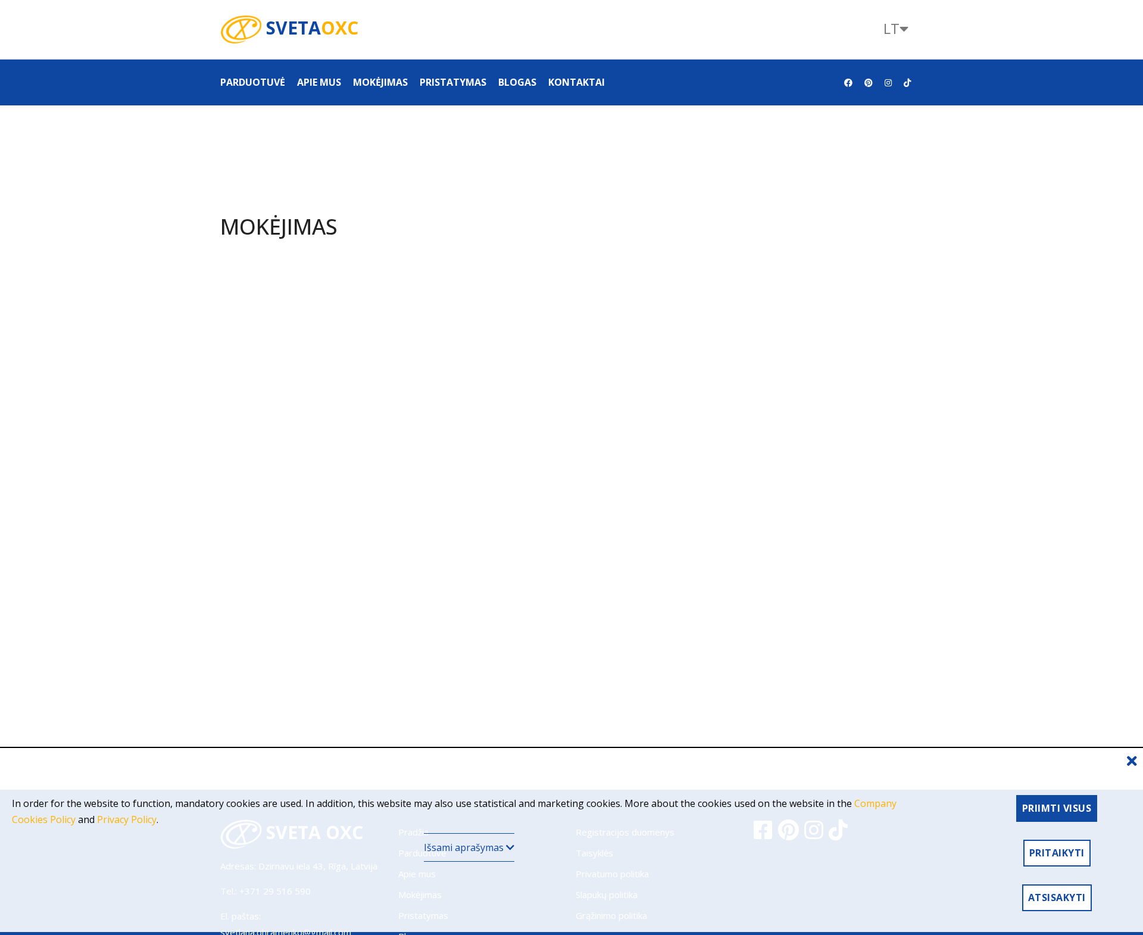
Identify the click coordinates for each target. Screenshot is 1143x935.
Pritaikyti (1057, 852)
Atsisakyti (1057, 897)
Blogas (517, 82)
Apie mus (319, 82)
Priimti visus (1057, 808)
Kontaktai (576, 82)
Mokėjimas (380, 82)
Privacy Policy (127, 819)
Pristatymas (453, 82)
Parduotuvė (252, 82)
